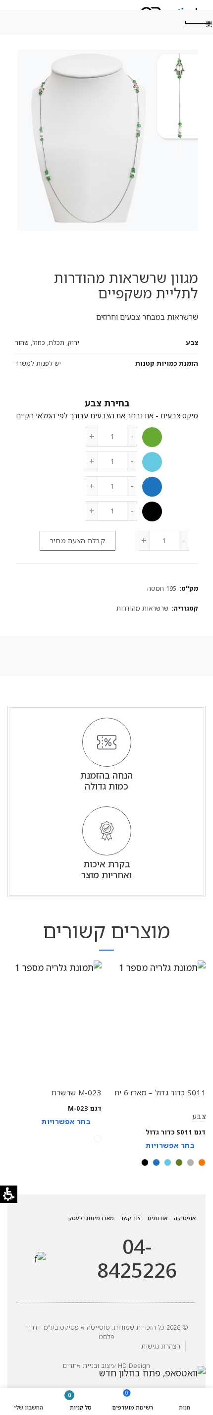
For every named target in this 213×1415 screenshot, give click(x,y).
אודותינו (157, 1218)
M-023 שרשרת (76, 1092)
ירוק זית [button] (179, 1162)
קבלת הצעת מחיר (77, 540)
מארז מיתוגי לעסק (91, 1218)
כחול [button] (152, 487)
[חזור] (198, 22)
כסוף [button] (98, 1138)
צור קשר (130, 1218)
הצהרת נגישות (160, 1346)
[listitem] (158, 1067)
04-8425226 (137, 1258)
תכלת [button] (152, 462)
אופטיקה (185, 1218)
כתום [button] (202, 1162)
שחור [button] (152, 511)
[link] (40, 1258)
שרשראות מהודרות (142, 608)
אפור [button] (190, 1162)
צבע (93, 403)
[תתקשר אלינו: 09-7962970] (69, 1245)
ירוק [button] (152, 437)
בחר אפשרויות (170, 1145)
